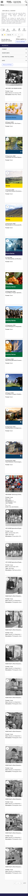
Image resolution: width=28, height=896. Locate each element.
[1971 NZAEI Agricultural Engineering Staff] (13, 551)
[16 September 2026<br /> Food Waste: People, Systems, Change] (13, 280)
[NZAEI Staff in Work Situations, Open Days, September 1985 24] (13, 619)
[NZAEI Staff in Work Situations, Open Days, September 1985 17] (13, 856)
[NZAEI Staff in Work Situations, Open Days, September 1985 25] (13, 585)
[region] (14, 55)
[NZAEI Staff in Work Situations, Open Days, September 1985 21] (13, 720)
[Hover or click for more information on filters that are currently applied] (25, 39)
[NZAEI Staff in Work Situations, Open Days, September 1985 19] (13, 788)
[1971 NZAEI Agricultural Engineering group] (13, 517)
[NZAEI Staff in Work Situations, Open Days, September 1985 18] (13, 822)
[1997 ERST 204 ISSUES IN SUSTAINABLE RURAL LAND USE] (13, 77)
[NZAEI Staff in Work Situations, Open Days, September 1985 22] (13, 686)
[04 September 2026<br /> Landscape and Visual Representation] (13, 145)
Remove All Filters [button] (20, 41)
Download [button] (8, 30)
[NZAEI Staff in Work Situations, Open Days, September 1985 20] (13, 754)
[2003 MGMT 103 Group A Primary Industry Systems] (13, 483)
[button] (14, 30)
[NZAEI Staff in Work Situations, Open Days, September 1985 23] (13, 653)
